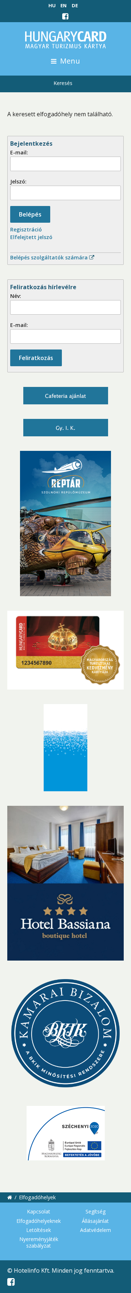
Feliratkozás (36, 358)
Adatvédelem (95, 1230)
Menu (69, 61)
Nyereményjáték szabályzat (38, 1242)
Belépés (30, 214)
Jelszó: (18, 181)
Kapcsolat (38, 1211)
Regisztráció (26, 229)
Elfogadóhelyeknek (38, 1220)
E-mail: (19, 152)
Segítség (96, 1211)
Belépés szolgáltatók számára (49, 257)
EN (63, 5)
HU (52, 5)
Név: (15, 295)
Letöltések (38, 1230)
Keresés (62, 83)
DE (75, 5)
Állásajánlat (95, 1220)
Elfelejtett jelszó (31, 237)
